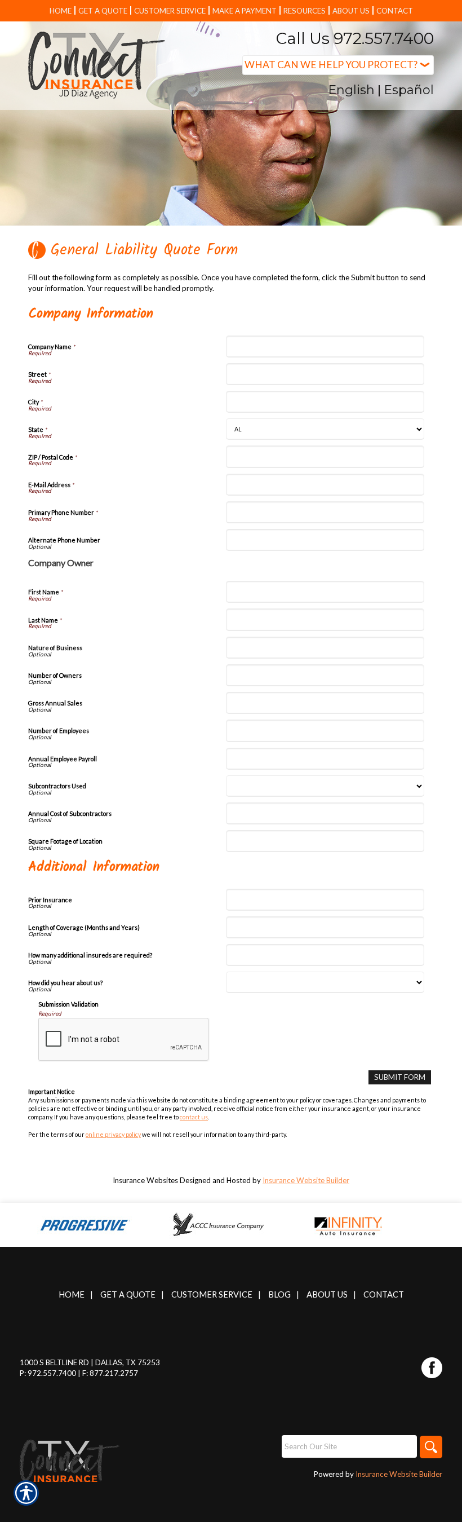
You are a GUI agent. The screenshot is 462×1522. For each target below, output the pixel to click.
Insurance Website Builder (306, 1180)
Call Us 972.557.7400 (355, 38)
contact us (194, 1116)
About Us (327, 1294)
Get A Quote (128, 1294)
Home (72, 1294)
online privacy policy (113, 1134)
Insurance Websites (145, 1180)
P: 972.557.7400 (48, 1373)
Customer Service (211, 1294)
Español (409, 90)
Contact (383, 1294)
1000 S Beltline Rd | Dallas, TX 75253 (90, 1362)
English (351, 90)
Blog (279, 1294)
